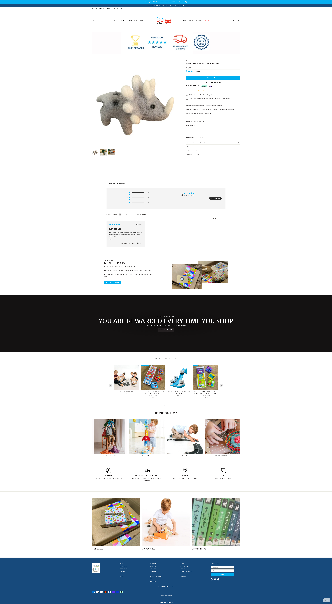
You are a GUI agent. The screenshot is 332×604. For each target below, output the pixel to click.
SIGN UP (222, 574)
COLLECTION (132, 20)
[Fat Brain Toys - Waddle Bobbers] (179, 377)
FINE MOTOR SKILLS (186, 571)
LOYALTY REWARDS (155, 576)
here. (231, 478)
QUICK (121, 20)
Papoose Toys (197, 137)
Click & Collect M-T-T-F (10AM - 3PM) (200, 95)
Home (187, 60)
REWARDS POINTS (193, 150)
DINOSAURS (184, 569)
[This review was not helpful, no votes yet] (140, 243)
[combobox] (130, 214)
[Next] (221, 385)
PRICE (191, 20)
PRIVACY (108, 8)
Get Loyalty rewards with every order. (185, 478)
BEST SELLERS (124, 569)
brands (114, 478)
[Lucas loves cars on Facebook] (215, 579)
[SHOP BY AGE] (116, 522)
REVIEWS (123, 574)
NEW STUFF (123, 566)
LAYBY (152, 574)
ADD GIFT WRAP (112, 282)
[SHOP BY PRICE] (166, 522)
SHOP (121, 563)
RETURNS (101, 8)
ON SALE (122, 571)
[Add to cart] (136, 368)
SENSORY (183, 576)
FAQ (120, 8)
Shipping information (196, 142)
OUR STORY (153, 563)
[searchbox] (113, 214)
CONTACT (153, 569)
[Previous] (110, 385)
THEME (143, 20)
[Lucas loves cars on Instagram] (212, 579)
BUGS (182, 563)
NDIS (151, 579)
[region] (166, 2)
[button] (166, 602)
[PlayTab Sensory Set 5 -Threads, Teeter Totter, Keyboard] (205, 377)
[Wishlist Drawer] (234, 20)
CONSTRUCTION (185, 566)
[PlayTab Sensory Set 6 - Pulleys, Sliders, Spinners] (153, 377)
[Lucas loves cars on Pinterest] (218, 579)
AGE (184, 20)
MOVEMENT (184, 574)
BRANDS (199, 20)
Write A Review (215, 198)
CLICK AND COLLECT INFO (197, 159)
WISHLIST (115, 8)
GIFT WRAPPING (193, 154)
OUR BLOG (153, 566)
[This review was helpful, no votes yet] (137, 243)
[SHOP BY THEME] (216, 522)
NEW (115, 20)
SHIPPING (94, 8)
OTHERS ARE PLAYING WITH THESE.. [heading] (166, 359)
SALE (207, 20)
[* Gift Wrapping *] (126, 377)
